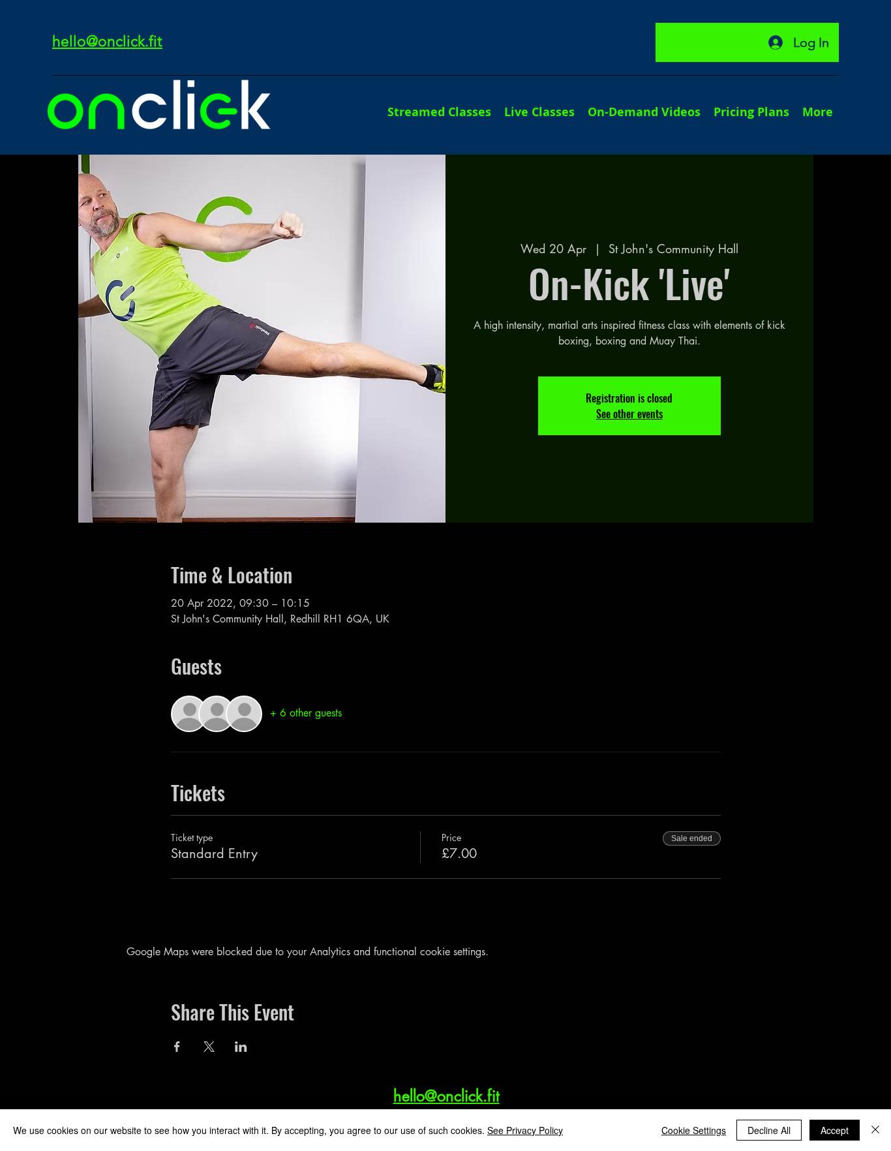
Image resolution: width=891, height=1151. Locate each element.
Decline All (769, 1130)
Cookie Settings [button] (693, 1130)
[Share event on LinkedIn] (241, 1046)
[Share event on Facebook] (177, 1046)
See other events (629, 414)
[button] (817, 112)
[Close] (875, 1130)
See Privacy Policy (525, 1130)
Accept (835, 1130)
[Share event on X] (209, 1046)
